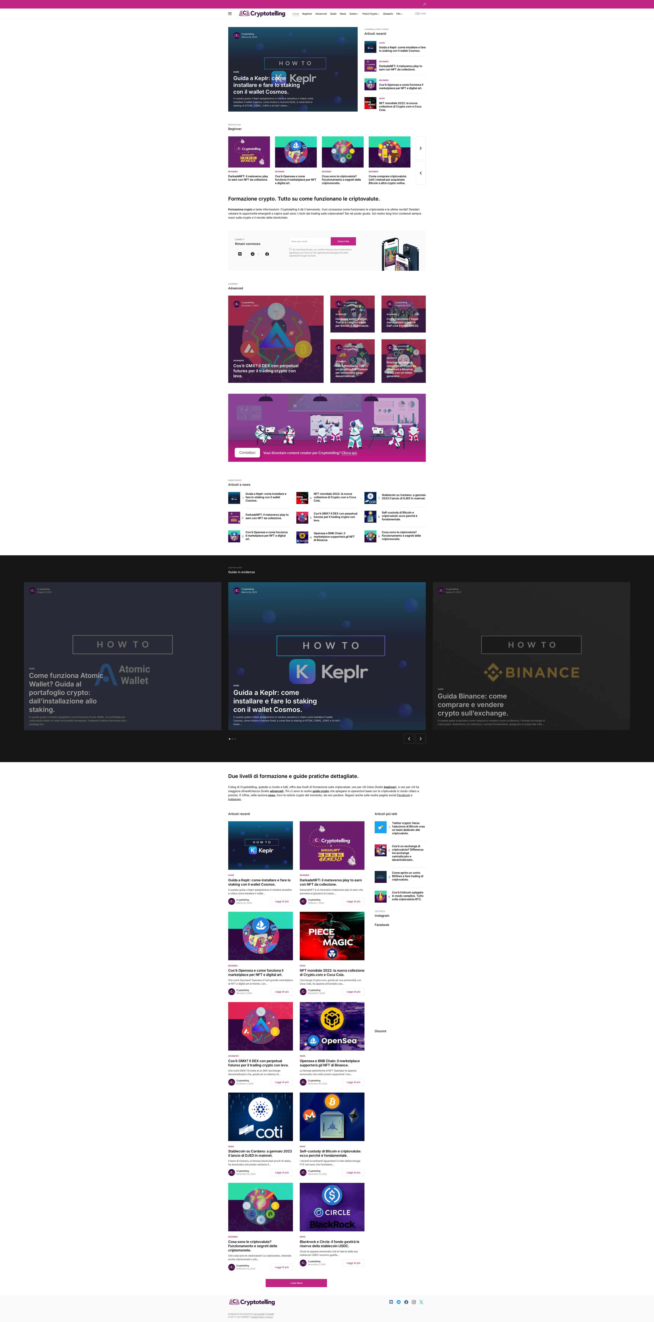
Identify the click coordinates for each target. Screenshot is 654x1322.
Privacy (269, 1317)
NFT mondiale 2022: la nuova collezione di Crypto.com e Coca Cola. (400, 106)
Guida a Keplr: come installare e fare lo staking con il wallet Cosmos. (402, 49)
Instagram (234, 799)
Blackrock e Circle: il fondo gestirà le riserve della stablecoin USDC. (329, 1244)
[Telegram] (400, 1302)
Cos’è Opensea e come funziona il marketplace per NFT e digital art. (401, 86)
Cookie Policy (257, 1317)
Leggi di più (282, 901)
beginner (389, 787)
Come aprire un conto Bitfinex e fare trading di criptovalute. (407, 876)
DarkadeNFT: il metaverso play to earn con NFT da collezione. (400, 67)
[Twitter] (423, 1302)
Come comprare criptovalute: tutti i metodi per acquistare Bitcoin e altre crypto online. (388, 179)
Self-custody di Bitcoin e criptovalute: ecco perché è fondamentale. (399, 516)
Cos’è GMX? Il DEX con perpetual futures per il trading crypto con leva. (335, 517)
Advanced (238, 360)
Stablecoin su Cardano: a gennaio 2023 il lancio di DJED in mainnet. (404, 496)
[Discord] (241, 254)
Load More (296, 1283)
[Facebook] (268, 254)
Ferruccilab (258, 1314)
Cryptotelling (248, 34)
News (382, 98)
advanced (276, 791)
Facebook (403, 795)
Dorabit (270, 1314)
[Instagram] (415, 1302)
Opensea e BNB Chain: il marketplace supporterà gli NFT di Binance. (334, 536)
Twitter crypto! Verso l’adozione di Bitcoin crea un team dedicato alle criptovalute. (408, 828)
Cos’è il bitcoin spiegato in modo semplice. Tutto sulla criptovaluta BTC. (408, 896)
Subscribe (343, 241)
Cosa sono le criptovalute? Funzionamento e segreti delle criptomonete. (341, 179)
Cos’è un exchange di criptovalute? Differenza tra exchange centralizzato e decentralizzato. (407, 852)
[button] (424, 4)
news (271, 795)
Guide (236, 72)
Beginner (383, 61)
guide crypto (321, 791)
